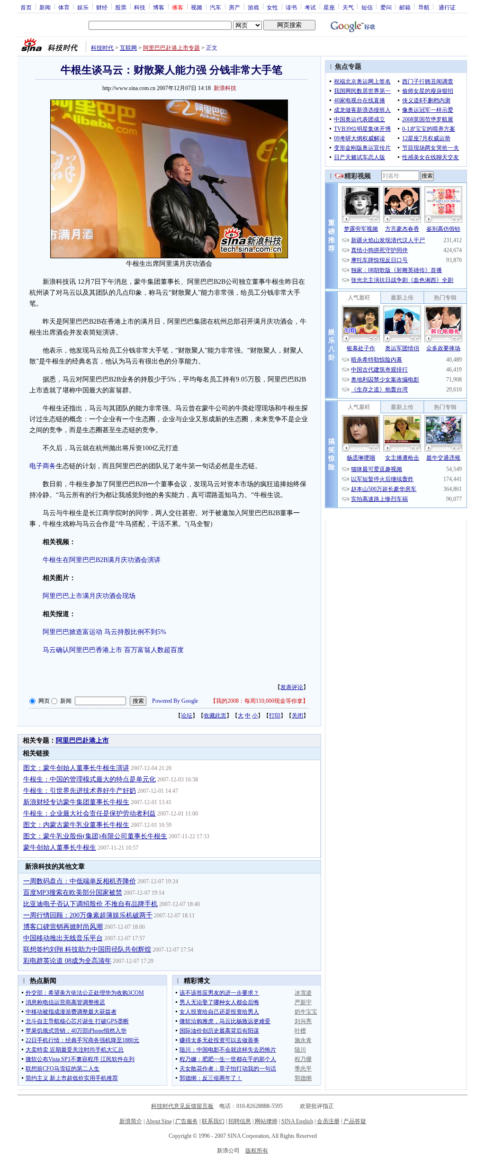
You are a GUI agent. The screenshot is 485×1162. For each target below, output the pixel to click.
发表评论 (291, 687)
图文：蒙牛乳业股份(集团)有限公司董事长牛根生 (95, 836)
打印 (274, 715)
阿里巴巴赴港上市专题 (171, 48)
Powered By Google (175, 701)
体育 (64, 7)
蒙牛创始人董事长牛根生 (59, 847)
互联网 (128, 48)
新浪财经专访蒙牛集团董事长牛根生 (76, 802)
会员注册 (328, 1121)
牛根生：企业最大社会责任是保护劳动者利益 (89, 813)
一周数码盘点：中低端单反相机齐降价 (79, 881)
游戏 (253, 7)
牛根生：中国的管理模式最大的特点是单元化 (89, 779)
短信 (367, 7)
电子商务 (42, 466)
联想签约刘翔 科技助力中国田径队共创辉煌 (87, 949)
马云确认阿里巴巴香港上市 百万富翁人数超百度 (113, 650)
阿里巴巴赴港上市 (82, 740)
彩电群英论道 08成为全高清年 (67, 960)
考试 (310, 7)
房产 (234, 7)
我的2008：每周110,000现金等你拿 (259, 701)
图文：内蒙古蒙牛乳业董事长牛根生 (76, 824)
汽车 (215, 7)
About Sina (158, 1121)
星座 (329, 7)
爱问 (386, 7)
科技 (139, 7)
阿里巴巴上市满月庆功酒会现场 (89, 595)
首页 (26, 7)
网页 (44, 701)
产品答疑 (354, 1121)
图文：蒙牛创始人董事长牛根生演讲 (76, 768)
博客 (158, 7)
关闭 (297, 715)
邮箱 (405, 7)
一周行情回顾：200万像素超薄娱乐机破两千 (88, 915)
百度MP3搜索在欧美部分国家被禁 (72, 892)
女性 (272, 7)
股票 (120, 7)
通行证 (447, 7)
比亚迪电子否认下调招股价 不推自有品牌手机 (90, 904)
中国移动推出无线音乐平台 (63, 938)
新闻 (45, 7)
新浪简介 (130, 1121)
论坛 (186, 715)
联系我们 (213, 1121)
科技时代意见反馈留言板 (182, 1106)
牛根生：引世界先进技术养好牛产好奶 (79, 790)
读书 (291, 7)
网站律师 (266, 1121)
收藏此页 (215, 715)
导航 (424, 7)
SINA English (297, 1121)
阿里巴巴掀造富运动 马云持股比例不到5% (104, 631)
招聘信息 (239, 1121)
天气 (348, 7)
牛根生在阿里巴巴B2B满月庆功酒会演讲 (102, 559)
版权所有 (256, 1150)
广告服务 (186, 1121)
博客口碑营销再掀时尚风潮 (63, 926)
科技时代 (102, 48)
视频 (196, 7)
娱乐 (83, 7)
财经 (102, 7)
